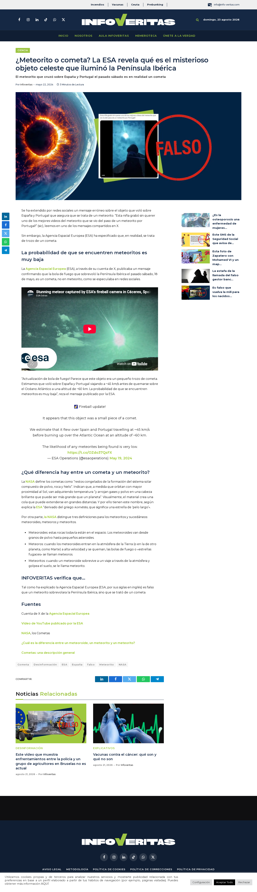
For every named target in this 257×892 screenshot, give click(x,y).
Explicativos (104, 748)
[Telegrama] (5, 250)
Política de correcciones (151, 869)
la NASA (50, 517)
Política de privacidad (196, 869)
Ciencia (22, 50)
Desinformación (45, 664)
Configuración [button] (201, 882)
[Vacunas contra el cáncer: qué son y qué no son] (128, 723)
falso (91, 664)
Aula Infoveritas (114, 35)
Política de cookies (109, 869)
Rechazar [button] (244, 882)
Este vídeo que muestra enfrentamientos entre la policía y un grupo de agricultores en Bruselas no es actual (51, 761)
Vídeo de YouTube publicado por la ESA (52, 623)
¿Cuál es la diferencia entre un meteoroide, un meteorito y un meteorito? (78, 643)
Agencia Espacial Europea (46, 269)
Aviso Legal (52, 869)
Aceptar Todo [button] (224, 882)
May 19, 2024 (120, 458)
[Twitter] (5, 233)
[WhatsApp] (5, 242)
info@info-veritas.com (227, 4)
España (77, 664)
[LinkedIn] (5, 216)
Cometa (23, 664)
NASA (30, 481)
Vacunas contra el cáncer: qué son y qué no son (124, 756)
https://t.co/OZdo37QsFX (90, 452)
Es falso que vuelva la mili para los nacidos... (225, 292)
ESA (39, 507)
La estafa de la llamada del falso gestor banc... (225, 275)
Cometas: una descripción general (48, 653)
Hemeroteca (146, 35)
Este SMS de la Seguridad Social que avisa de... (225, 239)
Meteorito (106, 664)
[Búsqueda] (197, 20)
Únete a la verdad (179, 35)
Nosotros (83, 35)
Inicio (63, 35)
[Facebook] (5, 225)
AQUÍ (45, 883)
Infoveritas (26, 84)
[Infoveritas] (128, 20)
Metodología (77, 869)
